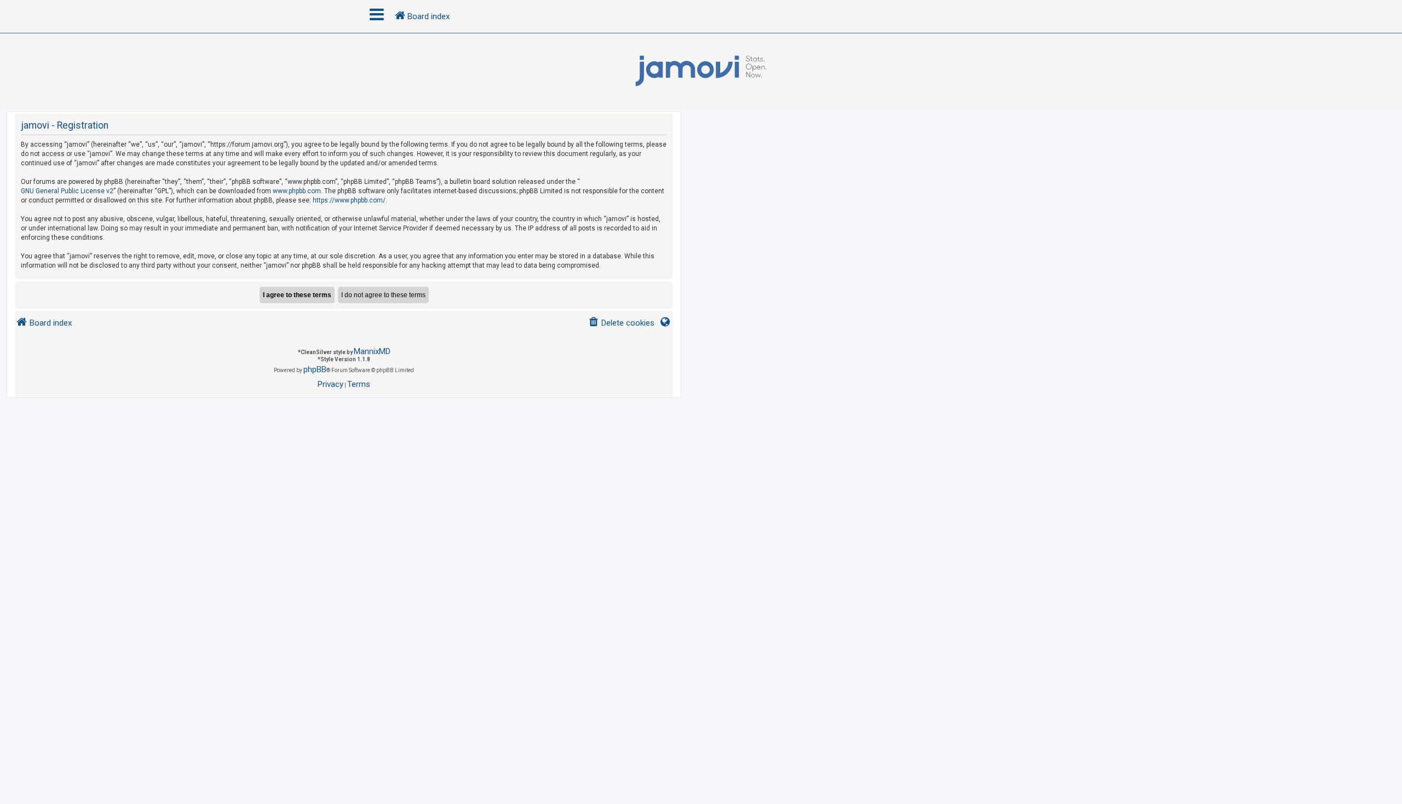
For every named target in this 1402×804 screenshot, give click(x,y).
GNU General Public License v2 (67, 191)
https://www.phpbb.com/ (349, 200)
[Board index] (701, 71)
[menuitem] (621, 323)
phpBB (314, 369)
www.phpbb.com (297, 191)
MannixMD (372, 351)
